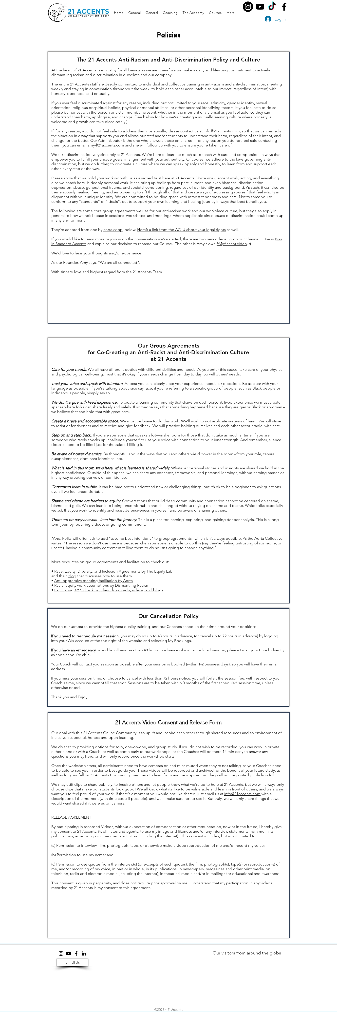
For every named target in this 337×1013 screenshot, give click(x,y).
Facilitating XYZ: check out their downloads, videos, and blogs (108, 590)
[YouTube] (260, 6)
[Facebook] (284, 6)
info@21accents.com (222, 131)
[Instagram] (248, 6)
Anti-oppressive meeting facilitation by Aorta (93, 580)
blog (72, 576)
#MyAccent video (232, 243)
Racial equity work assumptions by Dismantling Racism (102, 585)
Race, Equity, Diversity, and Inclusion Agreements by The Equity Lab (113, 571)
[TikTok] (272, 6)
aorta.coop (113, 229)
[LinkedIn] (84, 953)
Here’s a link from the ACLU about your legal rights (181, 229)
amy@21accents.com (106, 145)
